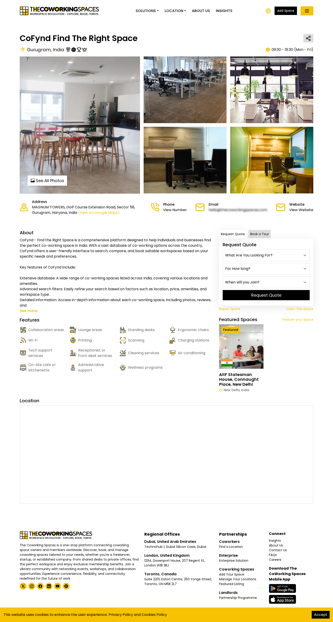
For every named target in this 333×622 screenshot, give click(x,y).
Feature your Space (297, 319)
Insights (224, 10)
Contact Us (278, 550)
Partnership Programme (238, 597)
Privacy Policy (121, 614)
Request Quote (233, 234)
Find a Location (231, 546)
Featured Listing (231, 584)
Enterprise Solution (233, 560)
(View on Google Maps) (99, 212)
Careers (275, 559)
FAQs (273, 555)
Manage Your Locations (237, 579)
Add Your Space (231, 574)
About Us (201, 10)
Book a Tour (259, 234)
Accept (320, 614)
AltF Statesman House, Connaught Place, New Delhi (239, 379)
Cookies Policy (154, 614)
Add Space (285, 10)
